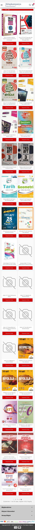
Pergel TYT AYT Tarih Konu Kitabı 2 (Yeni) (9, 135)
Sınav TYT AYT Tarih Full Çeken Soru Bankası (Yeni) (9, 71)
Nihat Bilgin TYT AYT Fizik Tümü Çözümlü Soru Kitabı (9, 264)
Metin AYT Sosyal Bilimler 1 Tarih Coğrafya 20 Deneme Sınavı (9, 328)
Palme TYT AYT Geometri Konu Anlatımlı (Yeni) (26, 199)
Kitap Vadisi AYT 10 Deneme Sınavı (9, 425)
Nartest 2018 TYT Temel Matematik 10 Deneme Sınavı (26, 264)
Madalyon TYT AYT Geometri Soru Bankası (25, 361)
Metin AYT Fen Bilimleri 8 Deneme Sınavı (26, 328)
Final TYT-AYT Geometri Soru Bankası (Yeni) (9, 489)
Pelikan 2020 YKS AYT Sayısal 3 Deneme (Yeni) (9, 167)
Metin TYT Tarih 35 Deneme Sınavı (9, 296)
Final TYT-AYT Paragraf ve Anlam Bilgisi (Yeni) (26, 457)
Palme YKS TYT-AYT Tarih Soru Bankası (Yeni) (9, 199)
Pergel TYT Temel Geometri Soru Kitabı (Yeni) (25, 103)
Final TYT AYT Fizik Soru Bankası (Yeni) (25, 489)
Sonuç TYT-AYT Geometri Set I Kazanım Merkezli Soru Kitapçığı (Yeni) (25, 39)
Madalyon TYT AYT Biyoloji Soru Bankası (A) (25, 393)
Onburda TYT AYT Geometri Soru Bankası (25, 231)
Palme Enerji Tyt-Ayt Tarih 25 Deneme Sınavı (9, 231)
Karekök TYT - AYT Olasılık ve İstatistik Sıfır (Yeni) (25, 425)
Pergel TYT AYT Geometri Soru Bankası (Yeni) (26, 135)
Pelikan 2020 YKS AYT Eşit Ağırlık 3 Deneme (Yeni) (25, 167)
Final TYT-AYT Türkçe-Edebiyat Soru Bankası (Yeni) (9, 457)
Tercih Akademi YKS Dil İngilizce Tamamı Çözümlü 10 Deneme (9, 39)
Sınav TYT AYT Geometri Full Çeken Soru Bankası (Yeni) (25, 71)
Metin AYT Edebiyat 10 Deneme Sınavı (9, 361)
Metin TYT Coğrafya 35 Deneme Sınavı (25, 296)
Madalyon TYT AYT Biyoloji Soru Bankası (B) (9, 393)
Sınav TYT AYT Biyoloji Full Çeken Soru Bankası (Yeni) (9, 103)
